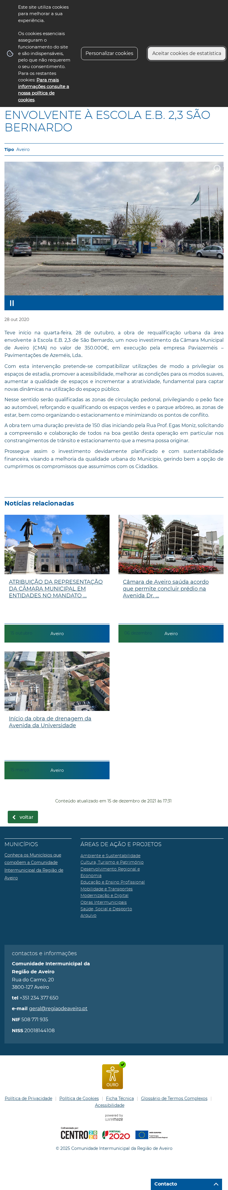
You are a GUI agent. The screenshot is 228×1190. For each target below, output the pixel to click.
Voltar (27, 817)
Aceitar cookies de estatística (186, 53)
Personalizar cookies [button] (109, 53)
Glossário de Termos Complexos (174, 1098)
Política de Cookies (79, 1098)
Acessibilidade (109, 1105)
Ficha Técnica (120, 1098)
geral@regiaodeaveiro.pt (58, 1008)
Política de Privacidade (28, 1098)
